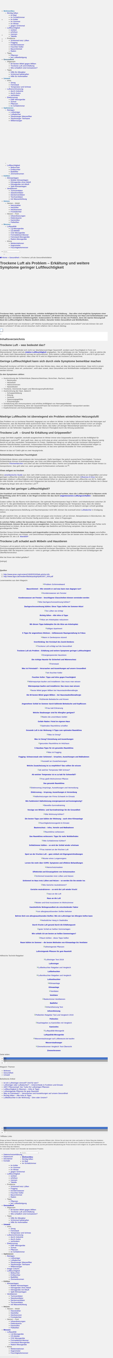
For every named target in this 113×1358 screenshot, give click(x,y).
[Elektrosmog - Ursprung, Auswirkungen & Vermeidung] (54, 788)
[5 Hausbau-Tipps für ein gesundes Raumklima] (53, 743)
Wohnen (7, 11)
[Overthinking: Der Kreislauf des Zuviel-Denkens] (54, 637)
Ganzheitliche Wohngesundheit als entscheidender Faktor (53, 907)
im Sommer (15, 21)
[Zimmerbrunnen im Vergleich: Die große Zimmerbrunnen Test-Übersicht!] (54, 1046)
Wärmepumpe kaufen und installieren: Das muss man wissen (54, 686)
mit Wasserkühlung (19, 199)
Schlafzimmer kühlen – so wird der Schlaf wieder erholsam (54, 845)
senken (14, 30)
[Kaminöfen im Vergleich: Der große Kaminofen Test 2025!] (54, 1023)
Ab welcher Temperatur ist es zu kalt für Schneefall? (54, 774)
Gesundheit (9, 59)
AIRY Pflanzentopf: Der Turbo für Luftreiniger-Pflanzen (26, 1087)
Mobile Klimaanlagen (19, 180)
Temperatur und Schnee (21, 87)
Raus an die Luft (54, 898)
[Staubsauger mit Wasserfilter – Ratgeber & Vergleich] (53, 1039)
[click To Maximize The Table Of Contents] (1, 330)
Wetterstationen (17, 243)
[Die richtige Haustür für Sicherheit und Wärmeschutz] (53, 655)
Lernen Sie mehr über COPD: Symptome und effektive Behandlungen (54, 863)
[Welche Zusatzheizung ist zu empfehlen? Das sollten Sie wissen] (54, 761)
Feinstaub (15, 85)
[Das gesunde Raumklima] (53, 779)
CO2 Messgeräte (18, 233)
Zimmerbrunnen (17, 174)
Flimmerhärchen (16, 463)
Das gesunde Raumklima (53, 783)
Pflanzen (14, 55)
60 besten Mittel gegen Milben (23, 64)
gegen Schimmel (18, 26)
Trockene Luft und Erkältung (22, 66)
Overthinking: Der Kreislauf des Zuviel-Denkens (54, 642)
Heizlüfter (15, 207)
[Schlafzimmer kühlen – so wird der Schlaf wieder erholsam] (54, 841)
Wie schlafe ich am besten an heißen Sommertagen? (54, 934)
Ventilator (54, 995)
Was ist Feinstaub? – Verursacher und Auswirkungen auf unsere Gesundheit (54, 668)
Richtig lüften (12, 13)
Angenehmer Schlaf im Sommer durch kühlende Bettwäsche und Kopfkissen (54, 704)
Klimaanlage (54, 987)
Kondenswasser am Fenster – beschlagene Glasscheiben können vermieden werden (53, 598)
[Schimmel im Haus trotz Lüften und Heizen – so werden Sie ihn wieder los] (53, 876)
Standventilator (17, 193)
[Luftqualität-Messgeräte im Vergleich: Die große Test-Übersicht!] (54, 1031)
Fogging (14, 43)
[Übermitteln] (4, 254)
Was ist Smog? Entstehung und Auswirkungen (53, 739)
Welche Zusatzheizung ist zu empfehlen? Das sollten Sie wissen (54, 766)
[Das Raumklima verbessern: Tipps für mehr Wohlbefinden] (53, 832)
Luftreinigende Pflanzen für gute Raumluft (54, 951)
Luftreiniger (15, 112)
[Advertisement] (53, 1112)
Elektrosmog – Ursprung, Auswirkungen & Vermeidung (54, 792)
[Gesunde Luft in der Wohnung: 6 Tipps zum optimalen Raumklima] (54, 726)
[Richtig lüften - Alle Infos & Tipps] (53, 611)
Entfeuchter (15, 169)
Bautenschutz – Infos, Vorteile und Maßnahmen (54, 828)
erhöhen (14, 32)
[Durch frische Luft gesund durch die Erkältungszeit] (54, 920)
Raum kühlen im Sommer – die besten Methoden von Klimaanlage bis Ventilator (53, 942)
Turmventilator (17, 191)
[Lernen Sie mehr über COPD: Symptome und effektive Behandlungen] (53, 858)
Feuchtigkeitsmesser (19, 247)
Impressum (8, 1157)
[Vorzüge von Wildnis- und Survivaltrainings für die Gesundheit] (54, 805)
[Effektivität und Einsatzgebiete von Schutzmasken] (54, 867)
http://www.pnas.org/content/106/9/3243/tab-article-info (27, 574)
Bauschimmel (16, 49)
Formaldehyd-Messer (20, 235)
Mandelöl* (24, 536)
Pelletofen (54, 1019)
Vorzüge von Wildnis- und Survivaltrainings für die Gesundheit (53, 810)
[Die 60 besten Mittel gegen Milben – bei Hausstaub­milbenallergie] (54, 690)
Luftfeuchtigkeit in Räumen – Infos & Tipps (21, 1089)
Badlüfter (14, 172)
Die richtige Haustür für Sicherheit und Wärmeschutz (54, 660)
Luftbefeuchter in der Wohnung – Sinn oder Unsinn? (25, 1098)
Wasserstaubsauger (54, 1043)
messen (14, 34)
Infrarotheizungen (18, 216)
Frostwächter (16, 212)
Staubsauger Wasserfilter (21, 116)
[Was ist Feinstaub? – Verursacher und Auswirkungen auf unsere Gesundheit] (54, 664)
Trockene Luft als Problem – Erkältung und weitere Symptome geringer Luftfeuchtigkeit (54, 651)
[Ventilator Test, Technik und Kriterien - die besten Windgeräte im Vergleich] (54, 991)
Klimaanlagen (13, 178)
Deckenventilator (18, 195)
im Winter (15, 24)
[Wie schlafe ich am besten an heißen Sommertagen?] (53, 929)
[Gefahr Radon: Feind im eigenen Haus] (54, 717)
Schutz (13, 102)
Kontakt (7, 1161)
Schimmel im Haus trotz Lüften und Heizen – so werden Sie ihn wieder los (54, 881)
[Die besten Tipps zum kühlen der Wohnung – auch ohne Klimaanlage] (54, 814)
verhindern (15, 95)
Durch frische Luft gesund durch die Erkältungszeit (53, 925)
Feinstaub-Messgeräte (20, 237)
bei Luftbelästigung (19, 57)
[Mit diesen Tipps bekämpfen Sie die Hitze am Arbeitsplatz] (53, 620)
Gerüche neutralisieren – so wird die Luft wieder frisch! (53, 889)
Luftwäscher (16, 114)
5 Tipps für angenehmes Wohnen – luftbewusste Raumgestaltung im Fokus (53, 633)
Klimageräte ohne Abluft (21, 182)
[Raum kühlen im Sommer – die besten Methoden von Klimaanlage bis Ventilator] (54, 938)
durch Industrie (17, 91)
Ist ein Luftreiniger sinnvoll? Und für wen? (21, 1083)
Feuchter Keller (17, 47)
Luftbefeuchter (54, 971)
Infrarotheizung (53, 1011)
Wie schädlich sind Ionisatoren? (24, 68)
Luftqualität (11, 226)
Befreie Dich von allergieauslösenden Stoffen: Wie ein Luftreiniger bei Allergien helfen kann (54, 916)
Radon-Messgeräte (19, 239)
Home (4, 257)
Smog (13, 83)
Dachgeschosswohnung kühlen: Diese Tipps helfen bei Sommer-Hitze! (53, 606)
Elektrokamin (16, 218)
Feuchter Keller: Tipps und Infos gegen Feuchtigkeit (54, 677)
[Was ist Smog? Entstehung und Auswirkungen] (54, 735)
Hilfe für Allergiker (18, 72)
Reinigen (11, 110)
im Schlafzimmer (18, 17)
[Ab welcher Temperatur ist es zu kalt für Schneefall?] (54, 770)
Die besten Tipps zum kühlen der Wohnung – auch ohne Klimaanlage (54, 819)
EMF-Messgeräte (18, 99)
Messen (7, 224)
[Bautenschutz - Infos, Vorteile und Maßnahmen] (53, 823)
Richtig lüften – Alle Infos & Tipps (54, 615)
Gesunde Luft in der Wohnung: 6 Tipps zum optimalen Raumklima (54, 730)
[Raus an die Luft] (54, 894)
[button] (5, 1058)
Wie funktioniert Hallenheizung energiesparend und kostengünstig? (53, 801)
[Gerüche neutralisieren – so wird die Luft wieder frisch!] (54, 885)
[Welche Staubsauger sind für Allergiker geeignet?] (54, 708)
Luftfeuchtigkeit (13, 28)
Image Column (13, 1269)
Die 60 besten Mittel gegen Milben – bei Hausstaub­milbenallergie (54, 695)
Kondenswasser (17, 45)
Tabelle (14, 36)
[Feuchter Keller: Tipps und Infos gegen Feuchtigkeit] (53, 673)
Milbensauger (16, 121)
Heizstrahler (16, 205)
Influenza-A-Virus (87, 477)
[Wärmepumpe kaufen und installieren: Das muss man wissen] (53, 682)
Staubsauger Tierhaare (20, 118)
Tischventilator (17, 197)
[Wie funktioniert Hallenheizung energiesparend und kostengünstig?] (54, 796)
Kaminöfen (15, 220)
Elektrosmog (12, 97)
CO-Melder (15, 231)
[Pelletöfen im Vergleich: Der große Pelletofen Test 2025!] (53, 1015)
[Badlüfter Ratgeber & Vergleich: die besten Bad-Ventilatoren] (53, 999)
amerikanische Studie (13, 475)
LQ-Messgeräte (17, 228)
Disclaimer (8, 1159)
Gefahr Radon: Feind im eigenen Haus (54, 721)
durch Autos (16, 93)
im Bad (14, 15)
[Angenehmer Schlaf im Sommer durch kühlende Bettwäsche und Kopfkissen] (54, 699)
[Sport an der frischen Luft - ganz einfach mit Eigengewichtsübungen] (53, 849)
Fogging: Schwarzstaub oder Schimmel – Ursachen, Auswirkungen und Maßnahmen (54, 757)
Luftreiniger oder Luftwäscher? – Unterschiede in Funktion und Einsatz (33, 1085)
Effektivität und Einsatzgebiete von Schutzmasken (54, 872)
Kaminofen (53, 1027)
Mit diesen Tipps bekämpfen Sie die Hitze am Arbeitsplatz (54, 624)
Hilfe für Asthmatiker (19, 76)
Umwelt (7, 78)
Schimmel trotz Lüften (20, 40)
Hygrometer (15, 245)
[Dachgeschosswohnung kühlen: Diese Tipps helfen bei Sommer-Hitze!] (54, 602)
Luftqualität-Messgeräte (54, 1035)
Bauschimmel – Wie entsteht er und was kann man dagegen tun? (54, 589)
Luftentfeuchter (53, 979)
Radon (13, 51)
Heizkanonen (16, 210)
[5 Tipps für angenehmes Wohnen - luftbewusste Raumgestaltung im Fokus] (54, 628)
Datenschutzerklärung (13, 1154)
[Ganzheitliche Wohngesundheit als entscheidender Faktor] (53, 903)
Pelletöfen (15, 222)
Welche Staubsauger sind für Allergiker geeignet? (54, 713)
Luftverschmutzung (15, 89)
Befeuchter (15, 167)
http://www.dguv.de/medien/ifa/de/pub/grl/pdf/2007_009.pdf (28, 576)
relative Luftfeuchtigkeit (35, 352)
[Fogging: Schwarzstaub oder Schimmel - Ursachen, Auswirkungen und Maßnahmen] (53, 752)
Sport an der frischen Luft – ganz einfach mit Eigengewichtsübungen (54, 854)
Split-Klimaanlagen (18, 186)
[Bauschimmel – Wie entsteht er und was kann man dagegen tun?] (54, 584)
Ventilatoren (12, 188)
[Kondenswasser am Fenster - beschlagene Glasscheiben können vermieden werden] (53, 593)
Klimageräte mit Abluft (20, 184)
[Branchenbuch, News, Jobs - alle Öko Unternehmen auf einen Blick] (103, 1155)
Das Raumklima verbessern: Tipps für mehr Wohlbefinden (53, 836)
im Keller (14, 19)
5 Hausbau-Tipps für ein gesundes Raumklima (54, 748)
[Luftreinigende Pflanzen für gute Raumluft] (53, 947)
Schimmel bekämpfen (20, 74)
